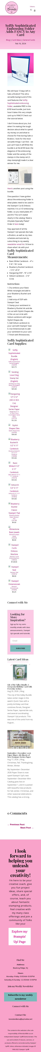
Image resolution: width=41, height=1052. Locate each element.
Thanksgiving (26, 762)
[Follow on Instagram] (19, 607)
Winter (10, 765)
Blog (8, 40)
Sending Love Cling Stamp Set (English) (14, 384)
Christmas (11, 762)
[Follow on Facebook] (9, 607)
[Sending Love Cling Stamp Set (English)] (14, 381)
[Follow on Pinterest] (24, 607)
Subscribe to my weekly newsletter (20, 997)
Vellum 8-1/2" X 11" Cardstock (14, 494)
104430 (14, 590)
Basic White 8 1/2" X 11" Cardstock (14, 475)
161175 (14, 418)
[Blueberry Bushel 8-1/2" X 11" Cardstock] (14, 448)
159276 (14, 478)
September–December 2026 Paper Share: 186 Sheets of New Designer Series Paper (19, 755)
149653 (14, 560)
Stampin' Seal (14, 572)
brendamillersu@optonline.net (20, 1019)
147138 (14, 520)
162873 (14, 387)
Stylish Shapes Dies (14, 431)
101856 (14, 497)
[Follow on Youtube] (28, 607)
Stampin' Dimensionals (14, 587)
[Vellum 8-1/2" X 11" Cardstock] (14, 491)
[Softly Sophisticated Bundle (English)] (14, 359)
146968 (14, 456)
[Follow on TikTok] (14, 607)
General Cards (29, 40)
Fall (18, 762)
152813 (14, 574)
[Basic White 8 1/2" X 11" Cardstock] (14, 472)
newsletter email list (15, 244)
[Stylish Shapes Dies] (14, 428)
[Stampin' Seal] (14, 570)
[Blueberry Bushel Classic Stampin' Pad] (14, 513)
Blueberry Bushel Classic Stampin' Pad (14, 517)
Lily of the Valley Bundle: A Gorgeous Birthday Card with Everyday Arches (19, 687)
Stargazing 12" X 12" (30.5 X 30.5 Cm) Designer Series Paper (14, 414)
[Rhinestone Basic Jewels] (14, 532)
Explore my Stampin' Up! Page (20, 937)
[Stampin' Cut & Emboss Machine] (14, 554)
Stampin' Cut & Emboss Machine (14, 557)
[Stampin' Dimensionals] (14, 584)
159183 (14, 432)
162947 (14, 365)
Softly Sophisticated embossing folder (18, 103)
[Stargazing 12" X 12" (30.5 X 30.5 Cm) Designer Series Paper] (14, 409)
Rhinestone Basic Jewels (14, 535)
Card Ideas (16, 40)
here (16, 224)
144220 (14, 538)
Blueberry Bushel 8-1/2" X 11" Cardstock (14, 452)
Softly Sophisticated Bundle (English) (14, 362)
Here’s (10, 188)
